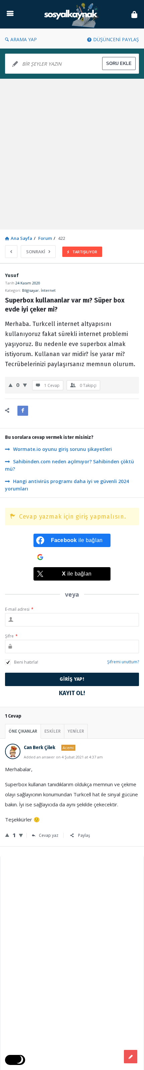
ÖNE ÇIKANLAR (23, 731)
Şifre (11, 636)
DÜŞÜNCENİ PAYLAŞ (116, 39)
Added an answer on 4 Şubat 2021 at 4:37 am (63, 756)
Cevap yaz (48, 835)
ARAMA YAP (23, 39)
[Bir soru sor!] (130, 1056)
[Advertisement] (72, 154)
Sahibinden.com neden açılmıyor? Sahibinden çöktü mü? (69, 465)
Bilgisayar (30, 290)
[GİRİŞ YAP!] (134, 14)
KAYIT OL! (72, 693)
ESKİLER (52, 731)
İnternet (48, 290)
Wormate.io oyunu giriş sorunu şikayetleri (62, 449)
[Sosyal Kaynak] (72, 14)
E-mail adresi (19, 609)
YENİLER (76, 731)
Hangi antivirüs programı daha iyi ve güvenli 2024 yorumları (67, 485)
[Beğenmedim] (25, 385)
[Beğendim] (10, 385)
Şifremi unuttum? (123, 662)
